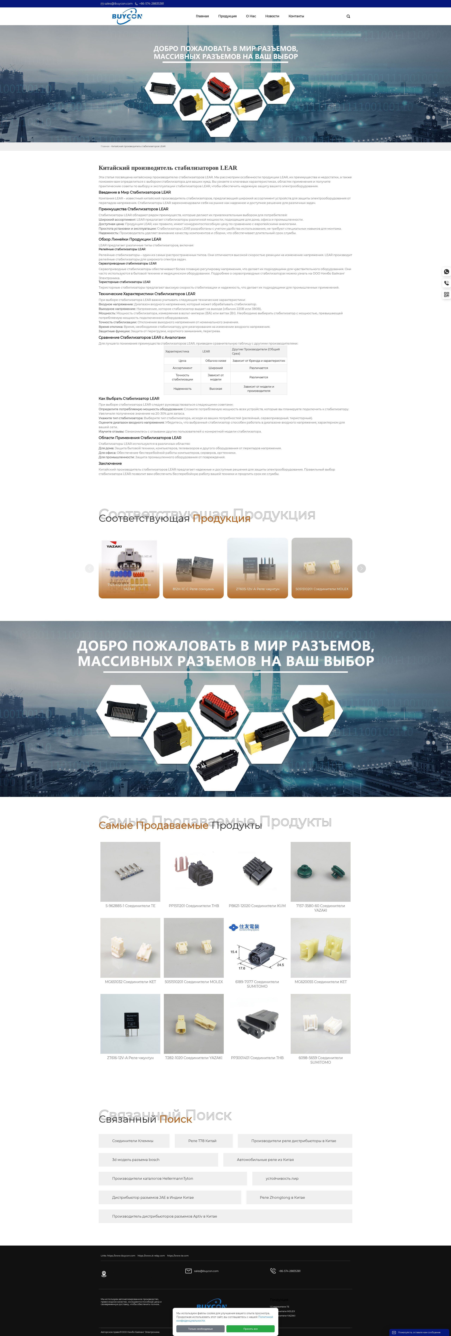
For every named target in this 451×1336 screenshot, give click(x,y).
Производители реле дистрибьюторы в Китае (293, 1141)
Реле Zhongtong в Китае (282, 1197)
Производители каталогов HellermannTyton (152, 1178)
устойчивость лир (282, 1178)
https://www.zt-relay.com (151, 1255)
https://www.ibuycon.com (121, 1255)
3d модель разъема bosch (136, 1160)
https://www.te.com (178, 1255)
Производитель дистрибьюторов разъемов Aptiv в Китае (164, 1216)
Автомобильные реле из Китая (265, 1160)
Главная (105, 146)
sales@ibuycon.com (118, 3)
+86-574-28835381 (151, 3)
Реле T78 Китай (202, 1141)
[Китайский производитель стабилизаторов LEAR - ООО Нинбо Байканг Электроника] (127, 16)
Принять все (250, 1328)
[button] (361, 568)
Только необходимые (200, 1328)
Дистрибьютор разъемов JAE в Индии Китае (153, 1197)
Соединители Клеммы (132, 1141)
